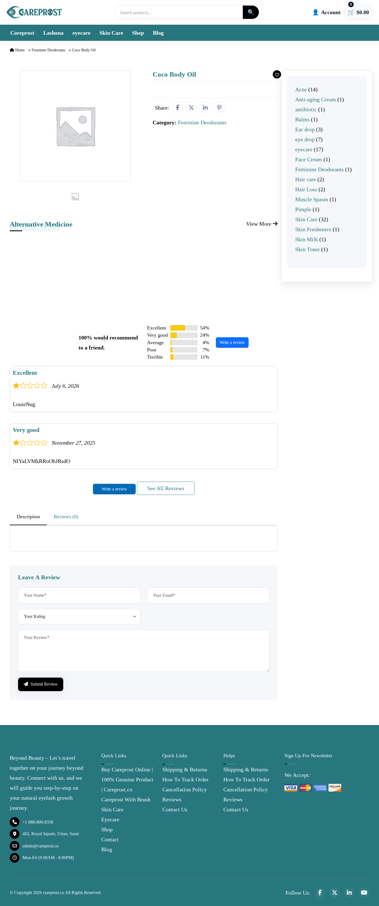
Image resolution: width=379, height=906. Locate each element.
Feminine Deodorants (48, 50)
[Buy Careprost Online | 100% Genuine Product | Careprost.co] (34, 12)
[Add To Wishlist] (277, 74)
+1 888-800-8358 (37, 822)
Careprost (22, 33)
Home (19, 50)
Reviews (171, 799)
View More (259, 224)
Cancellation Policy (184, 789)
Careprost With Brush (125, 799)
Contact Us (174, 809)
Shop (138, 33)
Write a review (232, 342)
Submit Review (43, 684)
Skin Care (111, 33)
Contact (110, 839)
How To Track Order (185, 779)
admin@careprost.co (40, 846)
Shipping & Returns (184, 769)
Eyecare (110, 819)
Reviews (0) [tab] (66, 516)
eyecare (81, 33)
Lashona (53, 33)
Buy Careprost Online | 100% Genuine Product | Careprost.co (127, 779)
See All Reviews (165, 488)
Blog (158, 33)
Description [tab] (28, 516)
